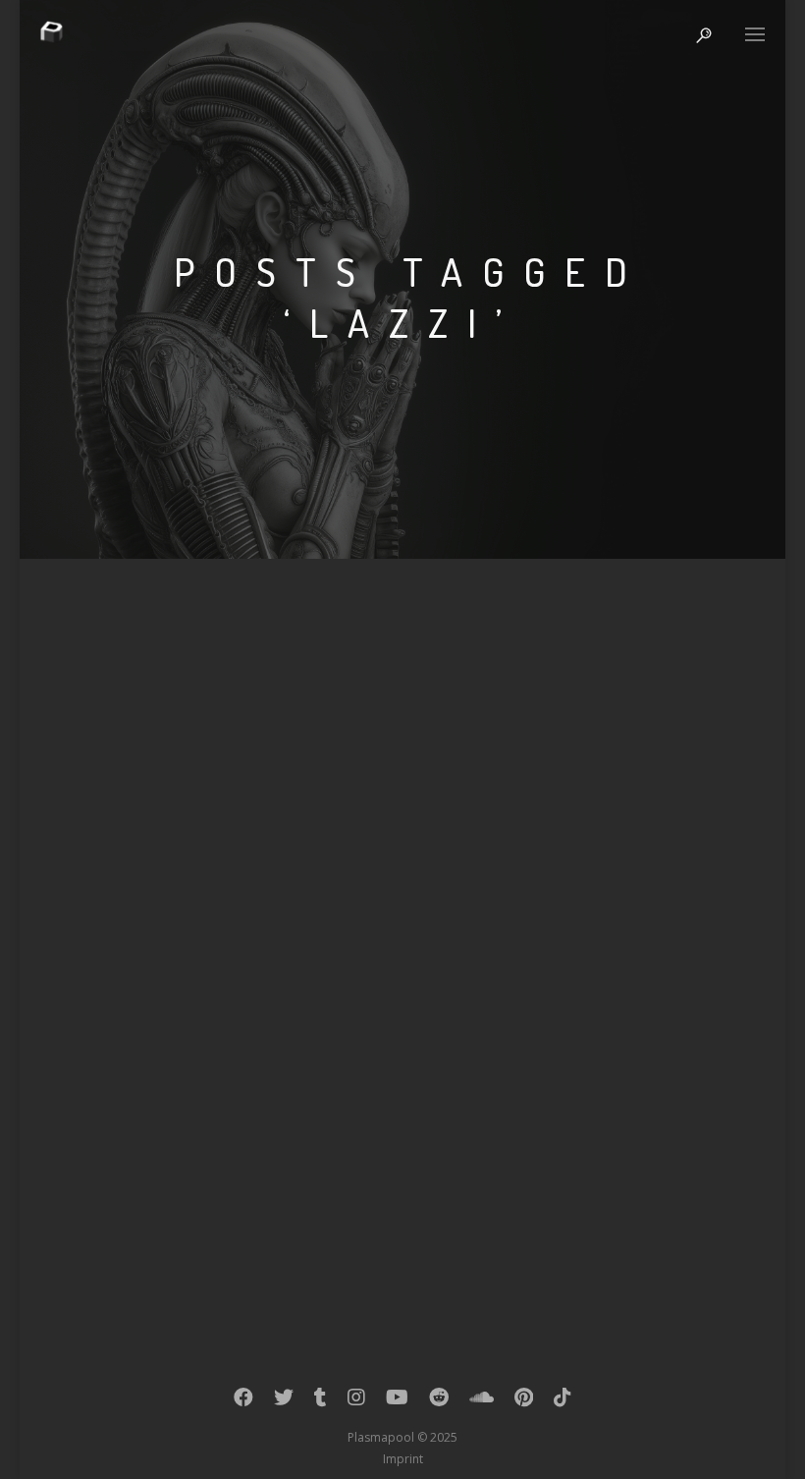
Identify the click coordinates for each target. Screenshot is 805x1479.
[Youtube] (397, 1401)
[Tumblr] (320, 1401)
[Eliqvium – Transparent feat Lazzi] (402, 828)
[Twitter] (284, 1401)
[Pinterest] (523, 1401)
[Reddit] (439, 1401)
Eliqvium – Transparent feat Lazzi (286, 989)
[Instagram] (356, 1401)
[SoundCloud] (481, 1401)
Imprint (403, 1459)
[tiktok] (562, 1401)
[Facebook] (243, 1401)
